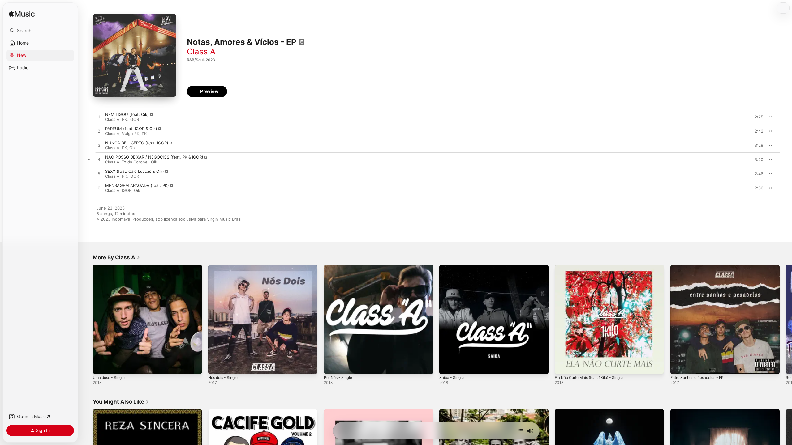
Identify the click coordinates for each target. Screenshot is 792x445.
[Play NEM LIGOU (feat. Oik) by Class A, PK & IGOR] (99, 117)
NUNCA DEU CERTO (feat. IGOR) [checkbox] (136, 142)
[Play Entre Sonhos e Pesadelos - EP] (678, 366)
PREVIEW (756, 117)
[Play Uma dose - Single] (100, 366)
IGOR (134, 119)
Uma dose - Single (110, 267)
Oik (132, 147)
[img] (22, 14)
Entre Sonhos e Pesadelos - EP (700, 267)
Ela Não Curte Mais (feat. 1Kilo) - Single (593, 267)
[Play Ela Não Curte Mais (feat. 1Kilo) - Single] (562, 366)
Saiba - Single (452, 267)
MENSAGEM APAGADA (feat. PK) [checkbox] (137, 185)
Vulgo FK (130, 133)
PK (124, 119)
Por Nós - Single (339, 267)
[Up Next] (520, 430)
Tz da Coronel (135, 161)
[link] (116, 257)
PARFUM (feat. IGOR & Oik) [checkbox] (131, 128)
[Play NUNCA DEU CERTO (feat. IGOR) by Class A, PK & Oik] (99, 145)
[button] (40, 30)
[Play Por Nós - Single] (331, 366)
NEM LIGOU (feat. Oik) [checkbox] (127, 114)
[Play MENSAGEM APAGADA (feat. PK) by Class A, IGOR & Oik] (99, 188)
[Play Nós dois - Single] (216, 366)
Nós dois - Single (224, 267)
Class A (201, 51)
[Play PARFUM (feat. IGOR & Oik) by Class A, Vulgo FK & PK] (99, 131)
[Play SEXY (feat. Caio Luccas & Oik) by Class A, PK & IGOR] (99, 174)
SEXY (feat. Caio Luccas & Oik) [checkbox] (134, 171)
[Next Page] (785, 320)
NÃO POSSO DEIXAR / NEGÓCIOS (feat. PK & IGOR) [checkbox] (154, 157)
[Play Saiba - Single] (447, 366)
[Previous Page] (86, 320)
